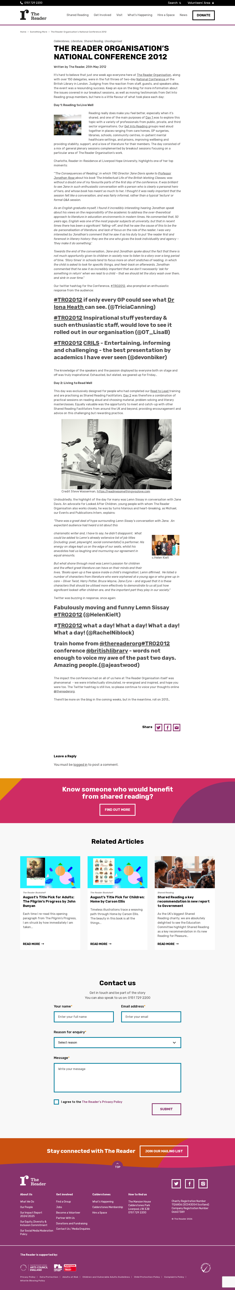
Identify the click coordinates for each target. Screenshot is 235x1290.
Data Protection (49, 1277)
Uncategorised (113, 41)
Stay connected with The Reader (91, 1151)
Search (173, 3)
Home (23, 32)
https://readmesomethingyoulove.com (123, 491)
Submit (166, 1109)
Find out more (117, 810)
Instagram (203, 1183)
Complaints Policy (174, 1277)
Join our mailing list (164, 1151)
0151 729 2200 (33, 2)
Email (176, 727)
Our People (26, 1207)
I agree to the (91, 1102)
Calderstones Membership (107, 1207)
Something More (38, 32)
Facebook (167, 727)
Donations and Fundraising (71, 1223)
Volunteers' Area (199, 3)
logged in (80, 765)
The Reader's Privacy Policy (102, 1102)
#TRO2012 (118, 286)
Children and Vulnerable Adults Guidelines (106, 1277)
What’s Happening (140, 15)
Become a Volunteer (68, 1212)
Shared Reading (78, 15)
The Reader (33, 14)
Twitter (158, 727)
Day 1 (150, 117)
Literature (76, 41)
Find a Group (63, 1201)
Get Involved (102, 15)
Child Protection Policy (147, 1277)
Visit (119, 15)
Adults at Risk (70, 1277)
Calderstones (61, 41)
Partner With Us (65, 1218)
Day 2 (127, 395)
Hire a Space (166, 15)
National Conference (151, 79)
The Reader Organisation (154, 75)
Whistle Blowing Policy (32, 1280)
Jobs (59, 1207)
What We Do (27, 1201)
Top (117, 1167)
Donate (203, 15)
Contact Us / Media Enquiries (73, 1228)
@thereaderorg (64, 691)
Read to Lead (159, 391)
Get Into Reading (136, 126)
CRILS (91, 343)
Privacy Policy (27, 1277)
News (183, 15)
